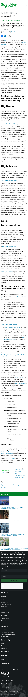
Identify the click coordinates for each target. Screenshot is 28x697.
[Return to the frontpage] (8, 5)
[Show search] (23, 5)
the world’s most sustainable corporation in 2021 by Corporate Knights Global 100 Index (20, 473)
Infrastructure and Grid (9, 12)
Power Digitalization (18, 485)
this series (12, 458)
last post (6, 40)
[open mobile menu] (26, 5)
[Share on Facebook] (2, 36)
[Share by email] (10, 36)
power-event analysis (20, 383)
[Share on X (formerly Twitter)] (8, 36)
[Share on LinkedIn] (5, 36)
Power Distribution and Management (9, 13)
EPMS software (19, 377)
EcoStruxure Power (6, 451)
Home (2, 12)
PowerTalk (3, 488)
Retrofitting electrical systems (12, 327)
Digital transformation (7, 271)
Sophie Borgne (15, 32)
